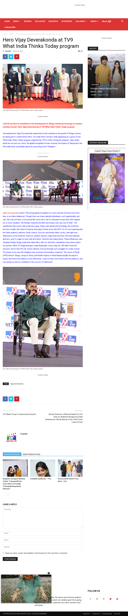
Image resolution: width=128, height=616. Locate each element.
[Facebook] (90, 599)
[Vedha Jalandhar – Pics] (106, 76)
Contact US (96, 614)
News (15, 21)
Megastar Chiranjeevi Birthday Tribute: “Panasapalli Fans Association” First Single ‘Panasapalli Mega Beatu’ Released (14, 484)
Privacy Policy (107, 614)
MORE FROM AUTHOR (31, 454)
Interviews (67, 21)
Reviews (28, 21)
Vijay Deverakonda (16, 384)
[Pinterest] (103, 599)
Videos (93, 21)
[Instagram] (97, 599)
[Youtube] (117, 599)
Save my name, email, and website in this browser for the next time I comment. (36, 553)
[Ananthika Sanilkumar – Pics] (42, 468)
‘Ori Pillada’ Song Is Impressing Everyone (19, 414)
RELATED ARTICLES (12, 454)
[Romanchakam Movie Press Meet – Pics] (70, 468)
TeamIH (8, 51)
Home (5, 34)
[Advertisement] (106, 119)
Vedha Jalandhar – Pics (102, 91)
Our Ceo (117, 614)
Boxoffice (53, 21)
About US (86, 614)
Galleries (80, 21)
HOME (7, 21)
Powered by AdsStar (80, 5)
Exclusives (40, 21)
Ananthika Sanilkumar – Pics (40, 479)
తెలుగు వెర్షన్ (106, 21)
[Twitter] (110, 599)
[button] (49, 573)
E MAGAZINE (9, 27)
